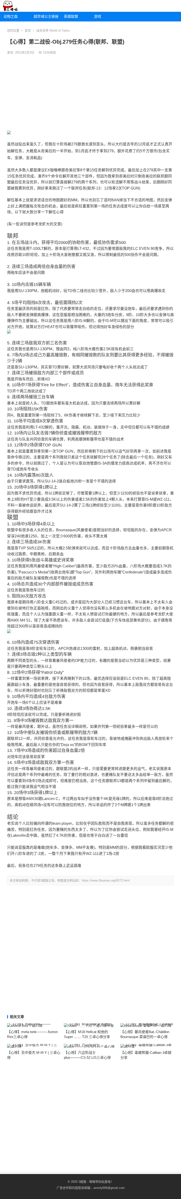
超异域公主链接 (46, 16)
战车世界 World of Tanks (53, 30)
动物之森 (11, 16)
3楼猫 (82, 1181)
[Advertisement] (90, 93)
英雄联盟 (71, 16)
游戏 (97, 16)
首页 (28, 30)
